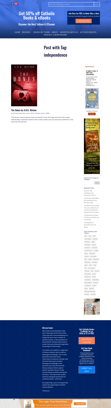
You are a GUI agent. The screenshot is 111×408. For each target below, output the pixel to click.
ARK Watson (88, 245)
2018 (90, 236)
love (86, 268)
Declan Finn (92, 253)
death (86, 253)
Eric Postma (93, 256)
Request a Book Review (55, 35)
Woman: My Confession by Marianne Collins (90, 193)
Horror (42, 113)
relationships (95, 279)
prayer (94, 274)
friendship (94, 262)
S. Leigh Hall (87, 285)
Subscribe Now (83, 21)
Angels (93, 242)
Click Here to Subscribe (87, 340)
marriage (87, 271)
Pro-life (93, 277)
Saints (86, 288)
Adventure (87, 242)
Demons (87, 256)
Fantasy (37, 113)
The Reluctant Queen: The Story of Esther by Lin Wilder (91, 217)
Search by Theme (41, 32)
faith (86, 259)
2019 (94, 236)
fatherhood (96, 259)
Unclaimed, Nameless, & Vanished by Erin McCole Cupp (91, 200)
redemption (88, 279)
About (55, 32)
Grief (90, 265)
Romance (95, 282)
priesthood (87, 277)
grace (86, 265)
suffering (91, 288)
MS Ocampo (88, 274)
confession (87, 247)
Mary (92, 271)
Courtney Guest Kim (19, 113)
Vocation (87, 294)
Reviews (26, 32)
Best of (94, 245)
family (90, 259)
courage (96, 250)
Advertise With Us (69, 32)
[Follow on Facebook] (12, 3)
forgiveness (87, 262)
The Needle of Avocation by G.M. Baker (90, 225)
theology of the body (90, 291)
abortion (95, 239)
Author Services (88, 32)
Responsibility (88, 282)
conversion (94, 247)
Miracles (97, 271)
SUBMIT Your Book (86, 369)
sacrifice (94, 285)
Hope (94, 265)
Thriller (47, 113)
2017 (86, 236)
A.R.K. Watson (88, 239)
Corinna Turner (88, 250)
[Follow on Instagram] (16, 3)
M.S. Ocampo (91, 268)
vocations (93, 294)
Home (17, 32)
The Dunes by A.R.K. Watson (23, 110)
